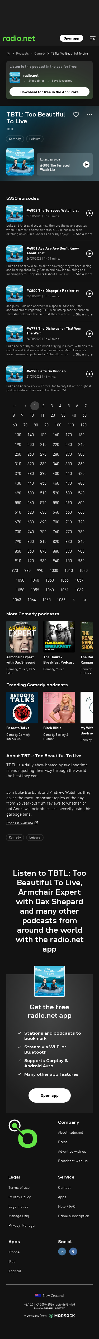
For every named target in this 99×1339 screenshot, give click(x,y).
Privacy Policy (19, 1197)
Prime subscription (73, 1216)
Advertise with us (72, 1151)
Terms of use (19, 1188)
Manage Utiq (18, 1216)
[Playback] (86, 164)
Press (63, 1142)
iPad (12, 1262)
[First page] (15, 406)
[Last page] (84, 600)
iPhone (14, 1252)
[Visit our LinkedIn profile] (62, 1251)
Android (14, 1271)
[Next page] (74, 600)
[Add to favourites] (76, 114)
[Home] (8, 53)
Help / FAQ (67, 1207)
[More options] (90, 114)
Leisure (34, 139)
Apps (62, 1197)
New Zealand (53, 1296)
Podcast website (19, 823)
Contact (64, 1188)
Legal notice (18, 1207)
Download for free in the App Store (49, 92)
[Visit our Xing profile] (73, 1251)
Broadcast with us (73, 1161)
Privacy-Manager (22, 1226)
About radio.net (70, 1133)
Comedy (15, 139)
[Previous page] (25, 406)
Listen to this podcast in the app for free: (43, 67)
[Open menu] (92, 38)
